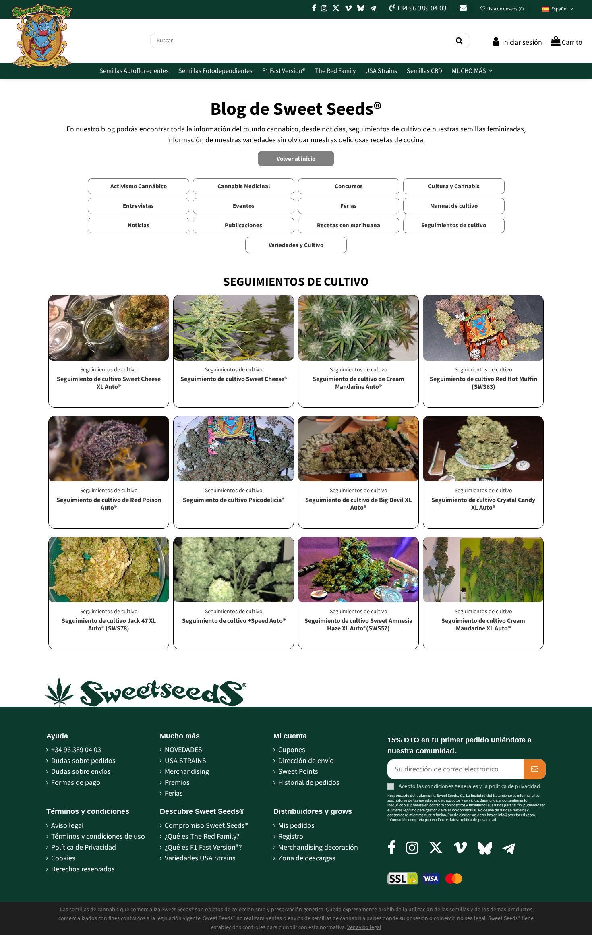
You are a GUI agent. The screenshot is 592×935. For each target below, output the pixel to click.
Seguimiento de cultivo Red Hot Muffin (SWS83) (483, 383)
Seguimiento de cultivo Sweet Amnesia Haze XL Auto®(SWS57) (358, 624)
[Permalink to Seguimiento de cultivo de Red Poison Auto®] (109, 448)
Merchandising (187, 772)
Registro (290, 836)
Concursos (349, 186)
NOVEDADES (183, 750)
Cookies (63, 858)
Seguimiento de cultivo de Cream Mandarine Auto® (358, 383)
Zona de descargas (306, 858)
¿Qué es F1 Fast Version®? (203, 847)
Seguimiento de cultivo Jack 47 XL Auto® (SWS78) (109, 624)
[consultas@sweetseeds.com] (463, 8)
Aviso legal (67, 826)
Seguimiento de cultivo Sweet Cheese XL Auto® (109, 383)
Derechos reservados (83, 869)
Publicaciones (243, 225)
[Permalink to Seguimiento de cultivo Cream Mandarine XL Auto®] (483, 569)
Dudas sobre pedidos (83, 761)
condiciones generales (451, 786)
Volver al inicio (296, 159)
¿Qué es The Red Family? (202, 836)
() (505, 9)
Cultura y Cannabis (454, 186)
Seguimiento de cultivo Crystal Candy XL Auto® (483, 503)
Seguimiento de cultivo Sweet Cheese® (233, 379)
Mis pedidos (296, 826)
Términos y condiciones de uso (98, 836)
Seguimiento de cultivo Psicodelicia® (233, 499)
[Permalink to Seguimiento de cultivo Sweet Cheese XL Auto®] (109, 328)
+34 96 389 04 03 (76, 750)
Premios (177, 782)
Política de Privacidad (83, 847)
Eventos (244, 206)
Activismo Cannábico (138, 186)
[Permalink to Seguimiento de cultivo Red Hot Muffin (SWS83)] (483, 328)
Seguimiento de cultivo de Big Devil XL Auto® (358, 503)
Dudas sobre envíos (81, 772)
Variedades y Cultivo (296, 245)
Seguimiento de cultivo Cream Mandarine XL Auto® (483, 624)
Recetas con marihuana (348, 225)
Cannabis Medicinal (243, 186)
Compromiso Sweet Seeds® (206, 826)
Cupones (291, 750)
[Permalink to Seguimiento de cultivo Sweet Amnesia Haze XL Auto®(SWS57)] (358, 569)
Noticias (138, 225)
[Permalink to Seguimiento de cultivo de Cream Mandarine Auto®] (358, 328)
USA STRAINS (185, 761)
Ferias (348, 206)
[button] (558, 9)
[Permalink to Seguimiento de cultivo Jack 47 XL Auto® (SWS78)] (109, 569)
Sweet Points (298, 772)
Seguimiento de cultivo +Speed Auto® (234, 620)
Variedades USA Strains (200, 858)
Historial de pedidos (308, 782)
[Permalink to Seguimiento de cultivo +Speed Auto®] (234, 569)
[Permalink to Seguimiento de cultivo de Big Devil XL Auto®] (358, 448)
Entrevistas (138, 206)
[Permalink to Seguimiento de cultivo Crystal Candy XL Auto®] (483, 448)
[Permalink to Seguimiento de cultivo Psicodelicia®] (234, 448)
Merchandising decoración (318, 847)
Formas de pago (75, 782)
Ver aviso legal (364, 927)
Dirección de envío (306, 761)
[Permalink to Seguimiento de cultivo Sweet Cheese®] (234, 328)
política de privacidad (514, 786)
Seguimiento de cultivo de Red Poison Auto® (108, 503)
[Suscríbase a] (535, 769)
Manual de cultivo (454, 206)
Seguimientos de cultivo (453, 225)
